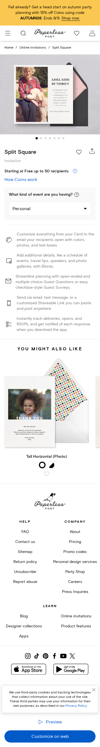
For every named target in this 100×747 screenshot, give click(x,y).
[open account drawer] (92, 33)
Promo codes (75, 551)
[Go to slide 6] (59, 138)
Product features (76, 626)
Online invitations (32, 48)
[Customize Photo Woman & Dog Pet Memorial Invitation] (50, 94)
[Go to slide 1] (37, 138)
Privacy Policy (76, 706)
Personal (21, 209)
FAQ (25, 531)
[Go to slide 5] (54, 138)
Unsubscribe (25, 571)
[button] (76, 194)
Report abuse (25, 581)
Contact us (25, 541)
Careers (75, 581)
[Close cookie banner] (94, 689)
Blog (24, 616)
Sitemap (25, 551)
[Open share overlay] (92, 151)
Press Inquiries (75, 591)
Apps (24, 636)
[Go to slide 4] (50, 138)
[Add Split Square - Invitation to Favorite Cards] (79, 152)
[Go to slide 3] (45, 138)
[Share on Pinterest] (45, 656)
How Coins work (20, 179)
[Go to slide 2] (41, 138)
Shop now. (70, 18)
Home (8, 48)
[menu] (8, 33)
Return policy (25, 561)
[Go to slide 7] (63, 138)
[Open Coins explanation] (75, 171)
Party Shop (75, 571)
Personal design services (75, 561)
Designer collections (24, 626)
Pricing (75, 541)
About (75, 531)
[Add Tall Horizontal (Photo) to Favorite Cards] (46, 474)
